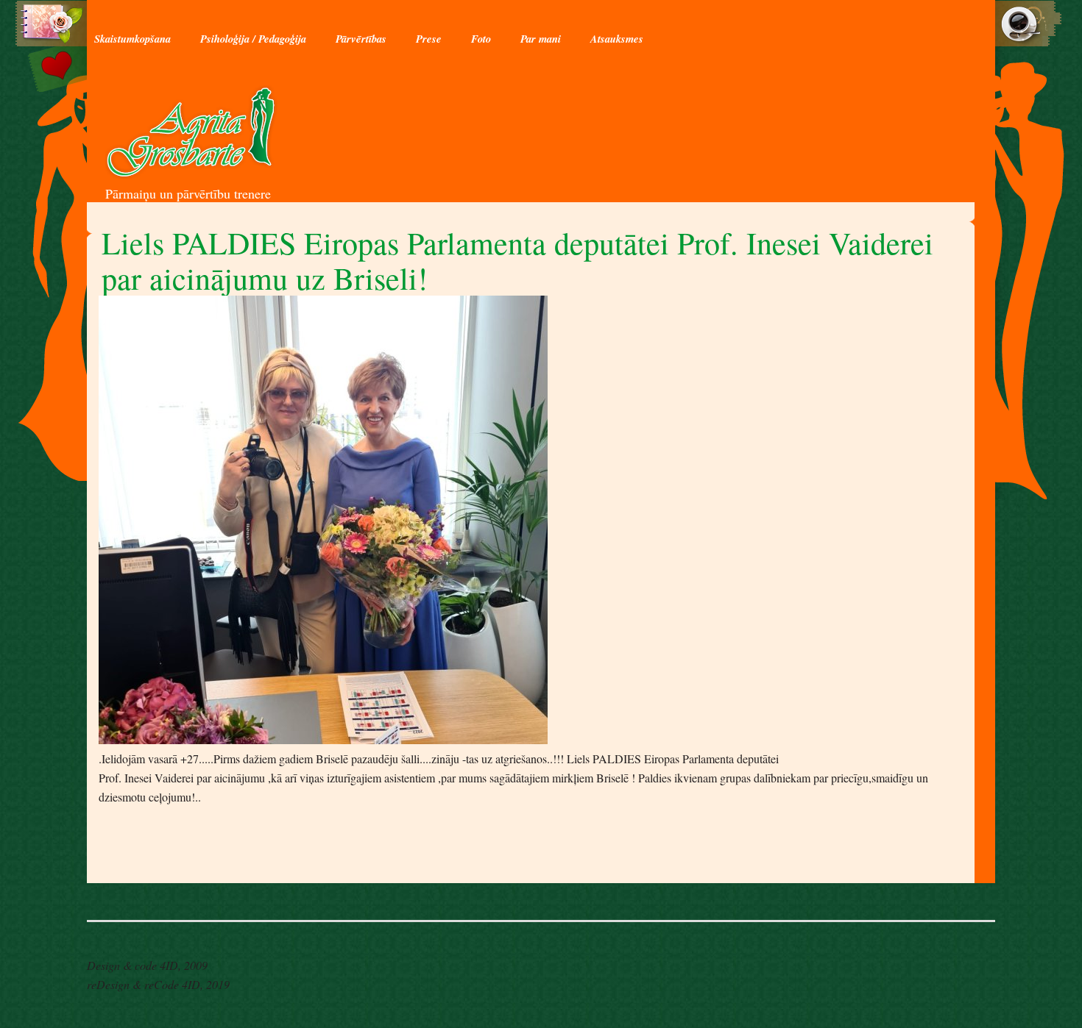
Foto (481, 38)
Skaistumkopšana (132, 38)
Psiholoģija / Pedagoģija (253, 38)
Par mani (540, 38)
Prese (429, 38)
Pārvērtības (361, 38)
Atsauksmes (616, 38)
